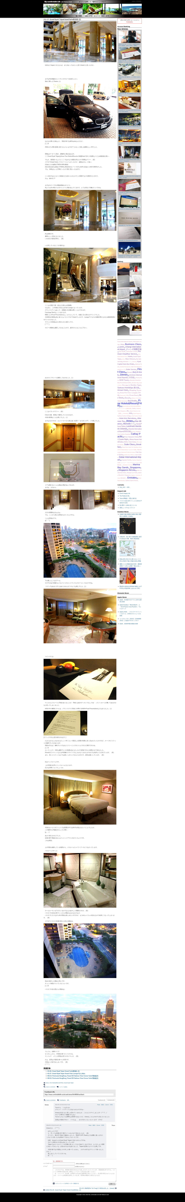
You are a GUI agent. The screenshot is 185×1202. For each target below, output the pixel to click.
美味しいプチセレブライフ (127, 507)
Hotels (130, 356)
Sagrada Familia (126, 460)
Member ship (135, 382)
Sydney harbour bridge (124, 416)
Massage (125, 385)
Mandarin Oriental (127, 465)
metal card (127, 454)
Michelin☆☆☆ (127, 361)
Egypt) (133, 475)
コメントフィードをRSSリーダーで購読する (67, 1183)
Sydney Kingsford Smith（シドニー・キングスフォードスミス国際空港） (129, 462)
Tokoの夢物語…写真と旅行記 (128, 498)
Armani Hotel (122, 390)
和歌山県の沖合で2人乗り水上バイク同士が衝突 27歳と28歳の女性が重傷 (130, 560)
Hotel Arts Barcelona (127, 418)
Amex (47, 1082)
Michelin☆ (124, 478)
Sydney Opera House (131, 480)
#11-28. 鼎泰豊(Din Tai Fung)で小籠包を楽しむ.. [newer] (96, 1188)
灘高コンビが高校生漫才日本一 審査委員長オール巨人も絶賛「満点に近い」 (131, 565)
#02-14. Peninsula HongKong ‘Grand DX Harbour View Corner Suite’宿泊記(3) (72, 1076)
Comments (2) (110, 1100)
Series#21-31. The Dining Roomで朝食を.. (129, 225)
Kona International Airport (124, 341)
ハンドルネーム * (47, 1163)
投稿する (112, 1184)
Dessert (127, 398)
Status (133, 398)
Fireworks (125, 413)
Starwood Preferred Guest (128, 452)
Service (134, 361)
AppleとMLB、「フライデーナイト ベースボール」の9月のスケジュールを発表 (130, 613)
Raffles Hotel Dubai (130, 442)
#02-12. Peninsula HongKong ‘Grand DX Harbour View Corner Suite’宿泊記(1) (72, 1078)
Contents (129, 22)
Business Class (133, 344)
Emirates (132, 477)
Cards (134, 408)
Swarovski (122, 395)
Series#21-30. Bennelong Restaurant (128, 240)
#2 (60, 1125)
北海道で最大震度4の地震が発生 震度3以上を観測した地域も (130, 515)
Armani (129, 372)
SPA (138, 442)
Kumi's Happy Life (125, 493)
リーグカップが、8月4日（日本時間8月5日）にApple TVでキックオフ (130, 619)
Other (122, 344)
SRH (127, 395)
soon (123, 359)
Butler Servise (131, 369)
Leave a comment (50, 1086)
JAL (127, 411)
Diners (132, 454)
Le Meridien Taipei (135, 385)
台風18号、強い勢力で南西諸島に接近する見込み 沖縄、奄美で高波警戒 (131, 537)
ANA (130, 413)
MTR (133, 431)
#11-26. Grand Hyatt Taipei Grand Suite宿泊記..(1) (63, 1071)
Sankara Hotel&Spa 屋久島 (128, 388)
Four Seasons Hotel (131, 437)
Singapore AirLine (127, 470)
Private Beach (133, 395)
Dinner (124, 374)
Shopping (132, 390)
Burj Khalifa (132, 401)
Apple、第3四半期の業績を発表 (129, 623)
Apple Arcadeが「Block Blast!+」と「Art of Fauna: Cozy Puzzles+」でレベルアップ (130, 606)
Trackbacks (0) (101, 1100)
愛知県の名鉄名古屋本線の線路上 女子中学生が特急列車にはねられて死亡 (131, 587)
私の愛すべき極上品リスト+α (128, 505)
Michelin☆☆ (128, 424)
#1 (69, 1104)
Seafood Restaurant (125, 366)
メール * (45, 1166)
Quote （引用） (109, 1104)
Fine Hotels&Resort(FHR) (56, 1082)
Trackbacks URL (64, 1100)
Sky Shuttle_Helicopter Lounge (128, 351)
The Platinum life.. (125, 496)
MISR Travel (123, 380)
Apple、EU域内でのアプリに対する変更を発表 (131, 600)
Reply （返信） (101, 1104)
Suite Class (129, 444)
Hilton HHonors (130, 359)
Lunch (121, 347)
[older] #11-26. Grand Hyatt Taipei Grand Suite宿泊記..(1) (63, 1190)
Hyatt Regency (137, 413)
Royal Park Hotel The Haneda (130, 447)
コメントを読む (63, 1086)
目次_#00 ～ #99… (125, 487)
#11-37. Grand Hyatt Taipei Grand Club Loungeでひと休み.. (66, 1073)
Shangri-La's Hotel (132, 472)
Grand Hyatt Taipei (68, 1082)
